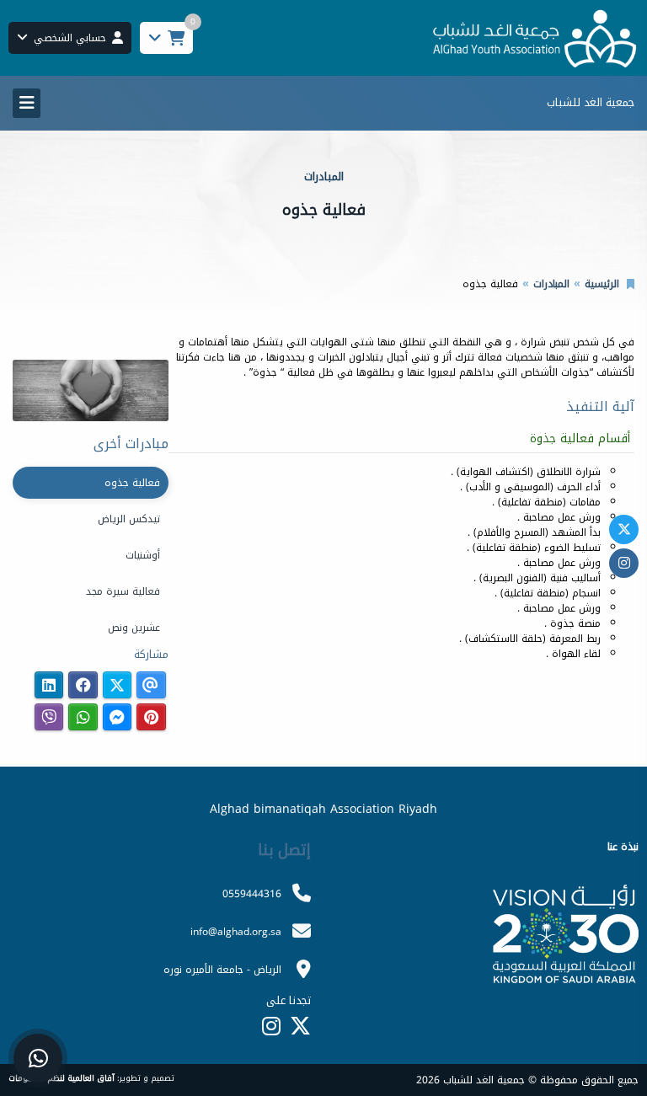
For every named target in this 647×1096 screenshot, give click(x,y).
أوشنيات (143, 555)
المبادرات (551, 284)
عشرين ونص (134, 627)
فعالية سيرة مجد (123, 591)
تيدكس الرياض (129, 519)
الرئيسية (602, 284)
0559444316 (251, 894)
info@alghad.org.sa (235, 931)
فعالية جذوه (132, 482)
